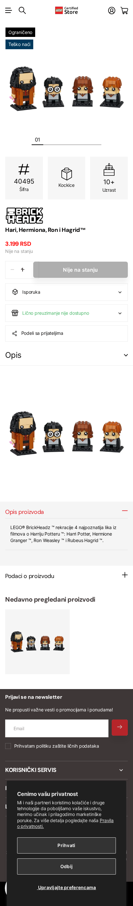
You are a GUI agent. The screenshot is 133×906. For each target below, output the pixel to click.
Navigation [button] (8, 10)
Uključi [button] (126, 355)
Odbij (66, 866)
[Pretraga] (22, 10)
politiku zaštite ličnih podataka (67, 746)
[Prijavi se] (111, 10)
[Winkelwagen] (124, 10)
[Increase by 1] (22, 270)
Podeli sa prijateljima (42, 333)
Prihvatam (56, 746)
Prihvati (66, 845)
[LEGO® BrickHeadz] (66, 215)
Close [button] (66, 770)
